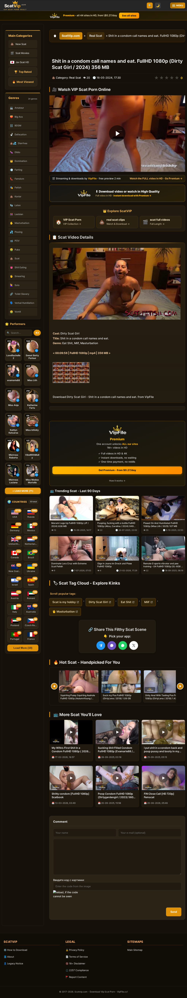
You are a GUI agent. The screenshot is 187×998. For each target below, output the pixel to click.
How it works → (117, 480)
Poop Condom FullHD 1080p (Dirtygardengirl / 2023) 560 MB (115, 795)
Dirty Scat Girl (98, 602)
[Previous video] (54, 686)
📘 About (9, 956)
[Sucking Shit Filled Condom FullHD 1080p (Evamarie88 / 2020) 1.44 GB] (117, 732)
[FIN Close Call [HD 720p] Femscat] (163, 778)
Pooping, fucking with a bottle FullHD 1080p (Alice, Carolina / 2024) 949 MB (116, 525)
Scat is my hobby (64, 602)
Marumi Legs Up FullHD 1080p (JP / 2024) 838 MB (70, 524)
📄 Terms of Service (77, 956)
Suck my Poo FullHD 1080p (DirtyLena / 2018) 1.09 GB (117, 697)
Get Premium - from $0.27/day (117, 470)
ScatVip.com (71, 35)
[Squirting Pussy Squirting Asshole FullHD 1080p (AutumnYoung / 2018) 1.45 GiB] (79, 681)
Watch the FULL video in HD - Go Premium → (156, 178)
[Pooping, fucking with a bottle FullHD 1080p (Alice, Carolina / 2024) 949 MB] (117, 508)
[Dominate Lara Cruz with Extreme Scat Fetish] (71, 548)
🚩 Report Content (76, 977)
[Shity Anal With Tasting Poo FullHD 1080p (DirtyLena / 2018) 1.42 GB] (163, 681)
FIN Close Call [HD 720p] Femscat (159, 795)
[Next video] (180, 686)
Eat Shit (126, 602)
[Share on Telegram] (100, 645)
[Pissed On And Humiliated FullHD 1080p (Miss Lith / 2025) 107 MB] (163, 508)
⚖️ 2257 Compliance (77, 970)
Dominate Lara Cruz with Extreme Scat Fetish (69, 565)
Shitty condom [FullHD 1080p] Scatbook (70, 795)
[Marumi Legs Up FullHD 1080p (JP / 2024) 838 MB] (71, 508)
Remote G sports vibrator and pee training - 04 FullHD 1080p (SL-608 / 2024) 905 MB (162, 565)
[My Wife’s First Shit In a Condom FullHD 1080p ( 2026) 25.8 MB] (71, 732)
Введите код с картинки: (68, 880)
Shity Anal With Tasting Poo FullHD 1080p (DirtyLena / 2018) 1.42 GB (163, 697)
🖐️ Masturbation (63, 611)
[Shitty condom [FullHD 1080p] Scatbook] (71, 778)
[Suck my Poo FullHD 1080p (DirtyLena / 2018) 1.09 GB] (121, 681)
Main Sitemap (134, 949)
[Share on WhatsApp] (122, 645)
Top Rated (23, 71)
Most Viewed (23, 81)
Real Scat (95, 35)
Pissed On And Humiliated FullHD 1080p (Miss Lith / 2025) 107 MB (160, 524)
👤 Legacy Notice (13, 963)
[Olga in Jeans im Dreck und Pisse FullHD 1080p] (117, 548)
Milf (146, 602)
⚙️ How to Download (15, 949)
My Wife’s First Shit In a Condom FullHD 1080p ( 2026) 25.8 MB (70, 749)
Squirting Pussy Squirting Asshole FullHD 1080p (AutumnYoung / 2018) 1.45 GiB (77, 698)
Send (173, 911)
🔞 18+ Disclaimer (75, 963)
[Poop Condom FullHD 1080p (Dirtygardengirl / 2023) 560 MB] (117, 778)
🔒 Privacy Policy (75, 949)
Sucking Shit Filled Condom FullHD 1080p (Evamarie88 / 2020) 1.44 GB (115, 749)
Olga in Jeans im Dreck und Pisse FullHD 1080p (114, 565)
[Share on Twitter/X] (133, 645)
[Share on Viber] (111, 645)
